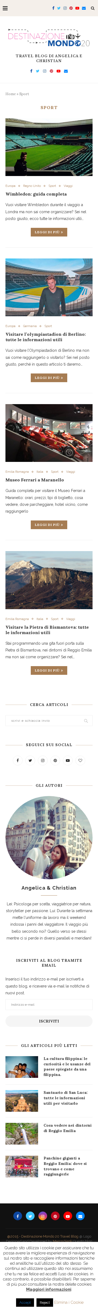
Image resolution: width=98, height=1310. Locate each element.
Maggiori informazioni (48, 1289)
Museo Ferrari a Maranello (34, 480)
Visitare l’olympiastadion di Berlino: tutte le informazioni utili (45, 336)
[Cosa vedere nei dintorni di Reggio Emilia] (21, 1134)
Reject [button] (45, 1303)
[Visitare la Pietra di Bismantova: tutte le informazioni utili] (49, 580)
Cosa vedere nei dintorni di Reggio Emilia (68, 1128)
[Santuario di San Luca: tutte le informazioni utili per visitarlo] (21, 1101)
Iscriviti (49, 1021)
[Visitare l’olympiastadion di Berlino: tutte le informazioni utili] (49, 287)
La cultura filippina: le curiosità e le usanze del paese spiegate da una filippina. (67, 1066)
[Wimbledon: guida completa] (49, 147)
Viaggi (68, 186)
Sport (52, 186)
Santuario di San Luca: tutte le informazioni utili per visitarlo (66, 1097)
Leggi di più (47, 232)
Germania (30, 326)
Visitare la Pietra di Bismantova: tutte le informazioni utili (47, 629)
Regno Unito (32, 186)
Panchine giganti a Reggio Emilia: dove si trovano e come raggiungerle (65, 1166)
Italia (39, 472)
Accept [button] (25, 1303)
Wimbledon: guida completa (36, 194)
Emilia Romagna (17, 472)
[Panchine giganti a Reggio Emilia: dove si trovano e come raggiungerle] (21, 1166)
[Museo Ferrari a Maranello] (49, 433)
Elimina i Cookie (69, 1302)
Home (10, 94)
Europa (10, 186)
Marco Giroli (62, 1241)
